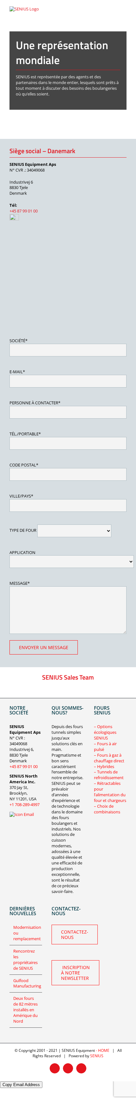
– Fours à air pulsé (105, 746)
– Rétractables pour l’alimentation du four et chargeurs (110, 791)
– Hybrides (104, 766)
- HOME (102, 1050)
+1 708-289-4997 (24, 804)
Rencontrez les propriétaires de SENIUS (25, 959)
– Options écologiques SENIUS (105, 732)
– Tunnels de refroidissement (109, 774)
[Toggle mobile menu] (124, 10)
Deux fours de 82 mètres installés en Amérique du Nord (25, 1010)
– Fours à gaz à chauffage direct (109, 758)
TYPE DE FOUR (23, 530)
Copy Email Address (21, 1084)
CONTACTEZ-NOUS (74, 934)
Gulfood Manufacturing (26, 983)
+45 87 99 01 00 (23, 211)
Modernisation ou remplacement (26, 933)
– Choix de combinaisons (107, 809)
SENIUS (96, 1056)
